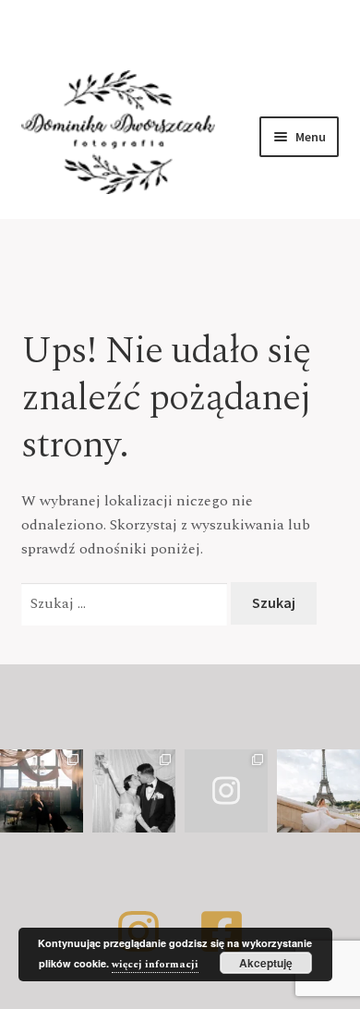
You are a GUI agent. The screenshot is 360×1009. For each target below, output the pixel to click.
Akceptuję (266, 962)
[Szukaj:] (126, 603)
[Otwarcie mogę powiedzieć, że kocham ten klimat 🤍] (133, 791)
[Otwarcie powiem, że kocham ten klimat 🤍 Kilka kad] (226, 791)
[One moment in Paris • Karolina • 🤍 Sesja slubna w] (318, 791)
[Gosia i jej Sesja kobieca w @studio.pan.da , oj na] (41, 791)
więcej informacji (155, 964)
